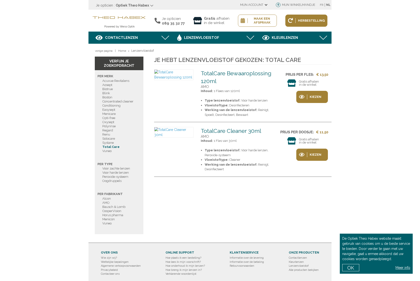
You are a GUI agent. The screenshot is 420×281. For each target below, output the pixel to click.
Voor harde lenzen (115, 172)
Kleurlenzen (285, 37)
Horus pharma (112, 215)
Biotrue (107, 89)
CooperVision (111, 211)
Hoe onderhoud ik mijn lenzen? (185, 265)
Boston (107, 97)
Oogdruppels (112, 181)
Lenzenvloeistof (201, 37)
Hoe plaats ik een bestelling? (183, 257)
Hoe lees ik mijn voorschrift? (183, 262)
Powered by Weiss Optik (119, 26)
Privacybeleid (109, 270)
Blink (106, 93)
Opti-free (108, 118)
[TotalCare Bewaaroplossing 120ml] (173, 74)
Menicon (108, 219)
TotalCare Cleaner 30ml (231, 131)
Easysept (108, 109)
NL (328, 5)
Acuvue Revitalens (115, 81)
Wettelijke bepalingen (115, 262)
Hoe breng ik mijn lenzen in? (184, 270)
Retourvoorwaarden (242, 265)
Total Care (111, 147)
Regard (107, 130)
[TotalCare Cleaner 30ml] (173, 132)
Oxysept (108, 122)
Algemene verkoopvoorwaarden (121, 265)
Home (122, 50)
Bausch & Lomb (113, 207)
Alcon (106, 198)
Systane (108, 143)
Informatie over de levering (247, 257)
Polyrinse (109, 126)
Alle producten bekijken (304, 270)
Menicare (109, 114)
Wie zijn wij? (109, 257)
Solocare (108, 138)
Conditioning (111, 105)
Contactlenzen (121, 37)
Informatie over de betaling (247, 262)
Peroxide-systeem (115, 177)
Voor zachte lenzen (116, 168)
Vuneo (107, 151)
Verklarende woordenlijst (181, 273)
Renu (106, 134)
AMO (106, 202)
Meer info (402, 268)
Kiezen (315, 97)
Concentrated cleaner (117, 101)
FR (322, 5)
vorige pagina (104, 50)
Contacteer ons (110, 273)
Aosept (107, 85)
